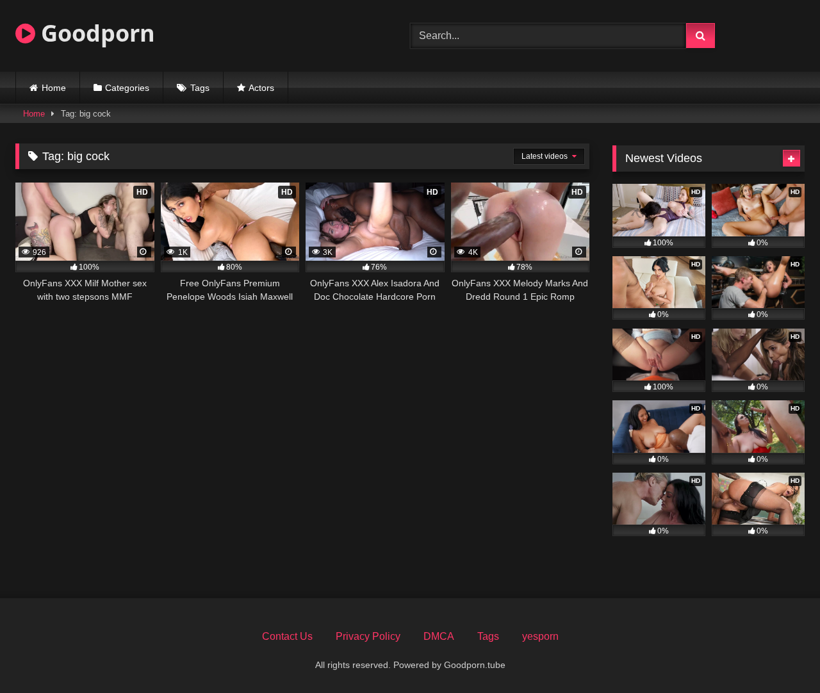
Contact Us (287, 636)
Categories (127, 88)
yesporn (540, 636)
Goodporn (95, 33)
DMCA (438, 636)
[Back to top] (780, 654)
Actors (261, 88)
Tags (199, 88)
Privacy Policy (368, 636)
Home (54, 88)
